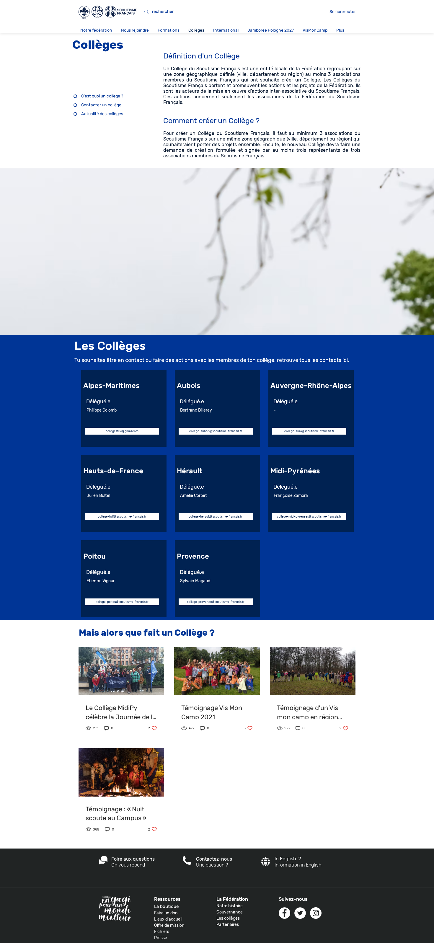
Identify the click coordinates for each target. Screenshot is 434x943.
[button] (96, 30)
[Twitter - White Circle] (300, 913)
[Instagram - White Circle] (316, 913)
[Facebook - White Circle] (284, 913)
